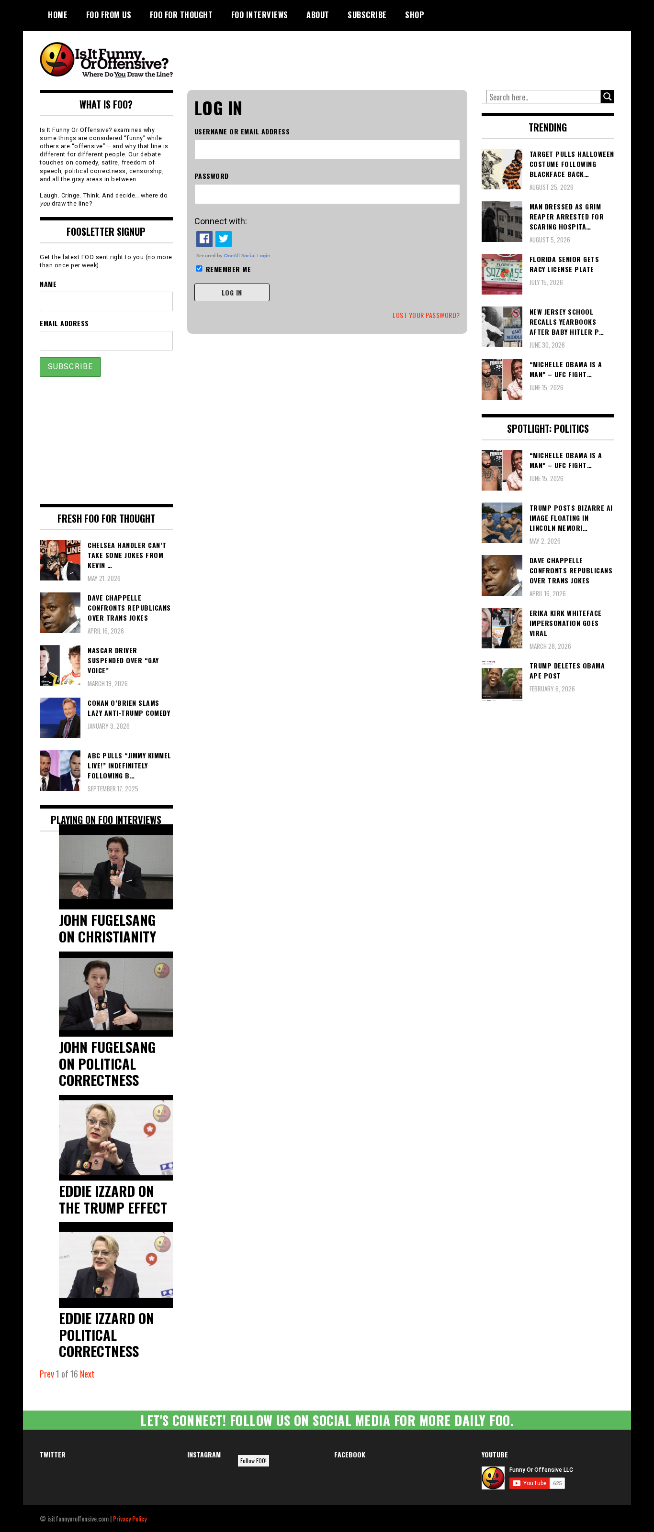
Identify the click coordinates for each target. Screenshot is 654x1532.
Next (87, 1374)
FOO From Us (109, 15)
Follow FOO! (253, 1460)
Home (58, 15)
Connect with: (220, 221)
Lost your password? (426, 315)
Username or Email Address (242, 131)
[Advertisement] (435, 57)
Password (211, 176)
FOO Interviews (259, 15)
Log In (232, 292)
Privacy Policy (130, 1518)
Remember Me (228, 269)
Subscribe (367, 15)
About (317, 15)
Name (48, 284)
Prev (47, 1374)
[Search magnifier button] (607, 96)
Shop (414, 15)
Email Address (64, 323)
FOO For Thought (181, 15)
